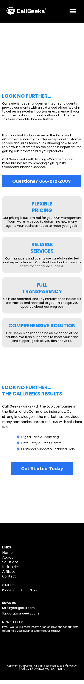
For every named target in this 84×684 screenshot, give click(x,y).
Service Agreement (48, 669)
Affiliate (8, 572)
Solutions (10, 562)
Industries (10, 567)
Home (7, 553)
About (7, 557)
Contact (9, 576)
